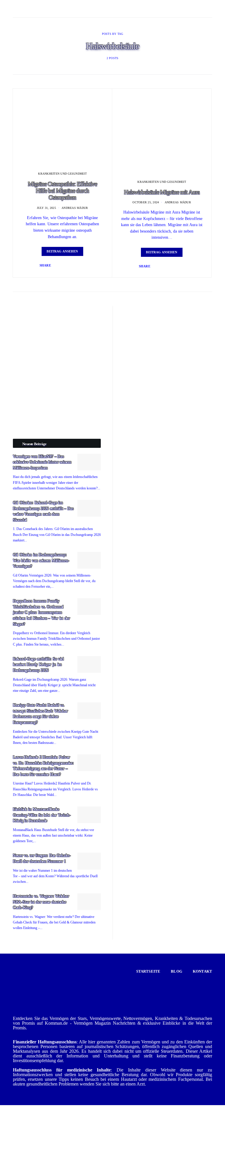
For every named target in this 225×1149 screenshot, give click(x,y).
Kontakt (202, 971)
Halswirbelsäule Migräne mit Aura (162, 192)
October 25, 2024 (145, 202)
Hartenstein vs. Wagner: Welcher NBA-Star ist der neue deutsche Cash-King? (41, 902)
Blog (176, 971)
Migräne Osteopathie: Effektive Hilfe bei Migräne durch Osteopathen (62, 190)
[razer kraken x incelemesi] (112, 1127)
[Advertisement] (57, 342)
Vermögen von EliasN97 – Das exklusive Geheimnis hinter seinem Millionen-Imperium (42, 462)
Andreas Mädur (75, 207)
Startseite (148, 971)
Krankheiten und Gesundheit (62, 173)
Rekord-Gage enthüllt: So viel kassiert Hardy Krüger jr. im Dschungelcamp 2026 (38, 664)
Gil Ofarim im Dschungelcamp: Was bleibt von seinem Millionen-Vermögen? (41, 560)
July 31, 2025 (46, 207)
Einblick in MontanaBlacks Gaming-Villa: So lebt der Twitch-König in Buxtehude (42, 815)
